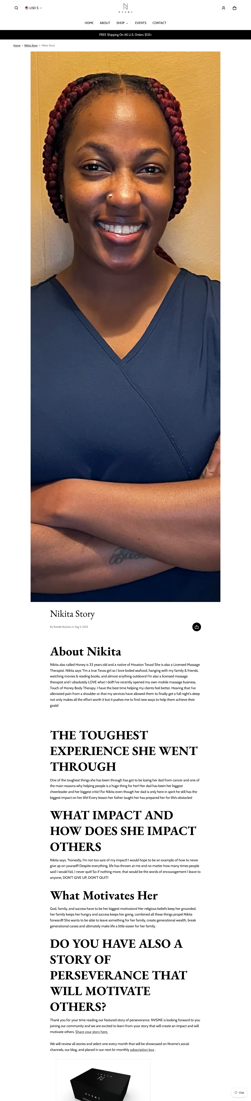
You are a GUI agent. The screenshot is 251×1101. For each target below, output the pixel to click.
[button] (16, 8)
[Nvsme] (125, 8)
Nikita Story (31, 45)
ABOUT (105, 23)
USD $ (33, 8)
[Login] (223, 8)
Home (16, 45)
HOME (89, 23)
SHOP (120, 23)
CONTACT (159, 23)
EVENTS (140, 23)
